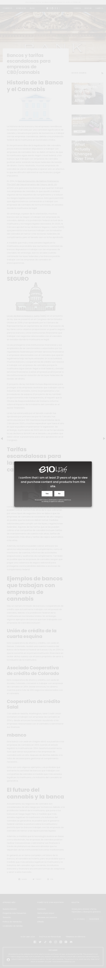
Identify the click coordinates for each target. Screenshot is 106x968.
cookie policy (60, 501)
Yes (47, 493)
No (59, 493)
